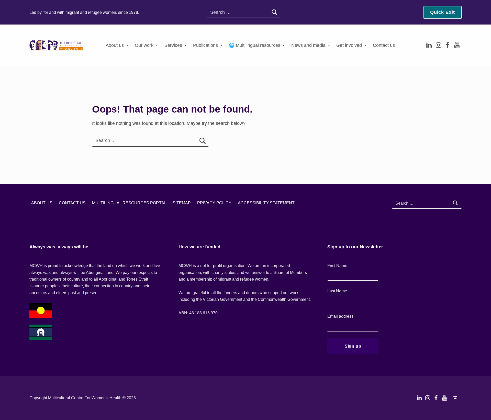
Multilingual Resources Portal (129, 203)
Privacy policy (214, 203)
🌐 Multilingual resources (254, 45)
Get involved (349, 45)
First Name (337, 265)
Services (173, 45)
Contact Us (72, 203)
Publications (205, 45)
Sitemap (182, 203)
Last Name (337, 291)
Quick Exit (442, 12)
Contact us (384, 45)
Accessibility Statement (266, 203)
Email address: (340, 316)
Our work (144, 45)
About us (115, 45)
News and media (308, 45)
